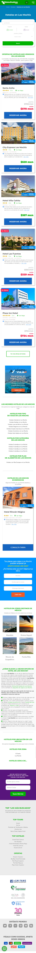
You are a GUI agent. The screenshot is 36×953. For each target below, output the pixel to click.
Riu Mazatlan (18, 841)
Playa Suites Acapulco (18, 865)
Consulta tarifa (18, 547)
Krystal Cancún (18, 847)
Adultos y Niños (18, 33)
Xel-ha (18, 825)
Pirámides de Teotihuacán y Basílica (18, 827)
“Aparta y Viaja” (14, 705)
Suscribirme (18, 794)
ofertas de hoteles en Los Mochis (22, 686)
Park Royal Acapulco (18, 861)
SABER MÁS (18, 594)
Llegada (10, 26)
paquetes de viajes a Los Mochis (22, 687)
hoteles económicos (14, 702)
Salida (26, 26)
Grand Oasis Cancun (18, 839)
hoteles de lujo (29, 702)
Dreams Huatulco (18, 857)
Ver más (30, 97)
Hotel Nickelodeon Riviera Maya (18, 843)
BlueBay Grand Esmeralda (18, 859)
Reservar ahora (18, 115)
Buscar (18, 43)
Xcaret (18, 823)
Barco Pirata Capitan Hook (18, 831)
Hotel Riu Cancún (18, 845)
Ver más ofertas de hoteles (17, 354)
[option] (18, 519)
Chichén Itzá (18, 829)
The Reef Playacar (18, 863)
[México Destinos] (9, 2)
